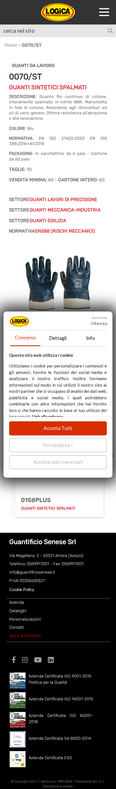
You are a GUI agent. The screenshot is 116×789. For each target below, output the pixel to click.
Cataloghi (17, 611)
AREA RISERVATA (25, 636)
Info (90, 338)
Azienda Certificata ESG (50, 757)
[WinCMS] (58, 11)
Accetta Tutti (58, 428)
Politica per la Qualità (48, 682)
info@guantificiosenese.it (32, 572)
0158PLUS (34, 500)
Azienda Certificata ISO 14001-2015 (61, 699)
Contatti (16, 627)
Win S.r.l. (99, 781)
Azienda (16, 602)
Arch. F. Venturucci (43, 781)
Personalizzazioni (25, 619)
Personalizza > (58, 445)
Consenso (25, 337)
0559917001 (38, 563)
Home (11, 45)
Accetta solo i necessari (58, 462)
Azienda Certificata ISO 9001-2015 (60, 676)
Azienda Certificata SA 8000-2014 (60, 738)
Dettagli (58, 338)
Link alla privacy (47, 416)
